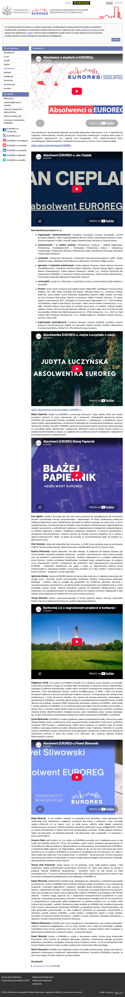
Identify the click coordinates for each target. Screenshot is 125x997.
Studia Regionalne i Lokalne (12, 104)
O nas (6, 57)
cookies (29, 33)
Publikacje (8, 76)
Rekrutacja (9, 98)
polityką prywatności (90, 30)
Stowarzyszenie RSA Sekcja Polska (13, 110)
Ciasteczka (37, 984)
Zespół (7, 61)
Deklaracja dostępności (42, 977)
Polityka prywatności (41, 980)
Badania (7, 72)
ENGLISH (119, 3)
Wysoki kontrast (81, 3)
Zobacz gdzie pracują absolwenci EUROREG (51, 146)
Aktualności (9, 53)
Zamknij (116, 40)
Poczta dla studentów (11, 977)
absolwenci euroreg (42, 966)
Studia (7, 65)
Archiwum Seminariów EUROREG (14, 121)
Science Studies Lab (12, 116)
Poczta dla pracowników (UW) (15, 980)
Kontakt (7, 88)
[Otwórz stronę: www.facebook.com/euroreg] (4, 131)
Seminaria (8, 80)
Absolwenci (9, 68)
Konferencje (9, 84)
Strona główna (11, 48)
